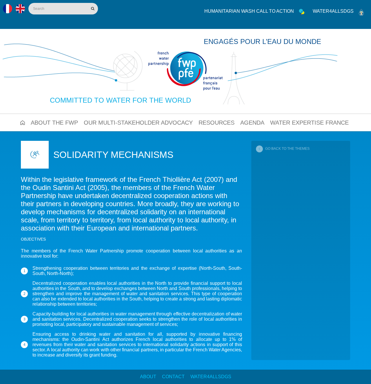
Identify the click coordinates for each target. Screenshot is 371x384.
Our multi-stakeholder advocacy (138, 122)
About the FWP (54, 122)
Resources (216, 122)
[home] (185, 71)
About (148, 376)
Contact (173, 376)
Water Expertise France (309, 122)
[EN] (20, 8)
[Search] (92, 8)
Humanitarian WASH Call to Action (249, 11)
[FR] (7, 8)
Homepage (22, 122)
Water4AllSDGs (210, 376)
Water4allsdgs (333, 11)
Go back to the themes (287, 149)
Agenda (252, 122)
